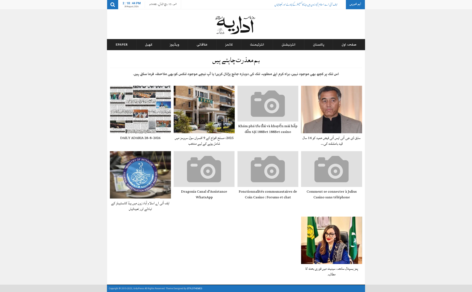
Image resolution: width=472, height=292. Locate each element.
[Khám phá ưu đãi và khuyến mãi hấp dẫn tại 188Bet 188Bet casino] (268, 104)
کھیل (148, 44)
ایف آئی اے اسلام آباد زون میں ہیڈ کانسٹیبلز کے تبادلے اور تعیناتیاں (306, 5)
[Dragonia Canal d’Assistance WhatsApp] (204, 169)
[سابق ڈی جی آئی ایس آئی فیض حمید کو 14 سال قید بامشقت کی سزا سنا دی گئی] (331, 110)
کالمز (229, 44)
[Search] (112, 4)
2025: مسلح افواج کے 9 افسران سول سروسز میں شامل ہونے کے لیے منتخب (204, 140)
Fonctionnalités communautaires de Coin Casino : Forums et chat (268, 194)
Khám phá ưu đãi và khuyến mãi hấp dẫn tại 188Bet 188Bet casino (267, 129)
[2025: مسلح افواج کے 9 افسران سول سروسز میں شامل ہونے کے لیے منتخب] (204, 110)
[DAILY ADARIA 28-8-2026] (140, 110)
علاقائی (202, 44)
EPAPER (122, 44)
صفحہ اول (349, 44)
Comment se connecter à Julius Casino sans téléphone (332, 194)
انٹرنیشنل (289, 44)
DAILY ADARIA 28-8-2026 (140, 137)
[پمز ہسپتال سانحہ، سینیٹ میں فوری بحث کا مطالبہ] (331, 240)
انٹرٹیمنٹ (257, 44)
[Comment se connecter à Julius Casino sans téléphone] (331, 169)
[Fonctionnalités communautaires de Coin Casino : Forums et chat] (268, 169)
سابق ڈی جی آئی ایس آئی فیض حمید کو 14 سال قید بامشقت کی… (332, 140)
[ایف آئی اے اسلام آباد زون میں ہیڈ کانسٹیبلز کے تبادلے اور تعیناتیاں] (140, 175)
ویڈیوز (174, 44)
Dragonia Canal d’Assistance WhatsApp (204, 194)
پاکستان (318, 44)
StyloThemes (194, 288)
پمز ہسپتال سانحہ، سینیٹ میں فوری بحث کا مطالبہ (331, 271)
